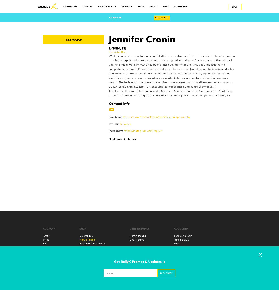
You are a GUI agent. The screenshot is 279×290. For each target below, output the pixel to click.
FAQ (45, 243)
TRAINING (127, 6)
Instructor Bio (117, 51)
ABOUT (153, 6)
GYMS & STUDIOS (140, 228)
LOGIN (235, 7)
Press (46, 239)
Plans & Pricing (87, 239)
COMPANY (49, 228)
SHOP (141, 6)
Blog (176, 243)
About (46, 235)
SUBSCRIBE (166, 273)
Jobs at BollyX (181, 239)
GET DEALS (162, 18)
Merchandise (86, 235)
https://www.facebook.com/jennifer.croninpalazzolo (156, 117)
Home (48, 6)
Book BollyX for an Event (92, 243)
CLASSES (88, 6)
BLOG (166, 6)
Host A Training (138, 235)
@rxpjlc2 (125, 123)
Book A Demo (137, 239)
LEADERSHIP (181, 6)
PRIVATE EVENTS (107, 6)
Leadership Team (183, 235)
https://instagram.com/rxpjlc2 (143, 130)
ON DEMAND (70, 6)
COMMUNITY (181, 228)
